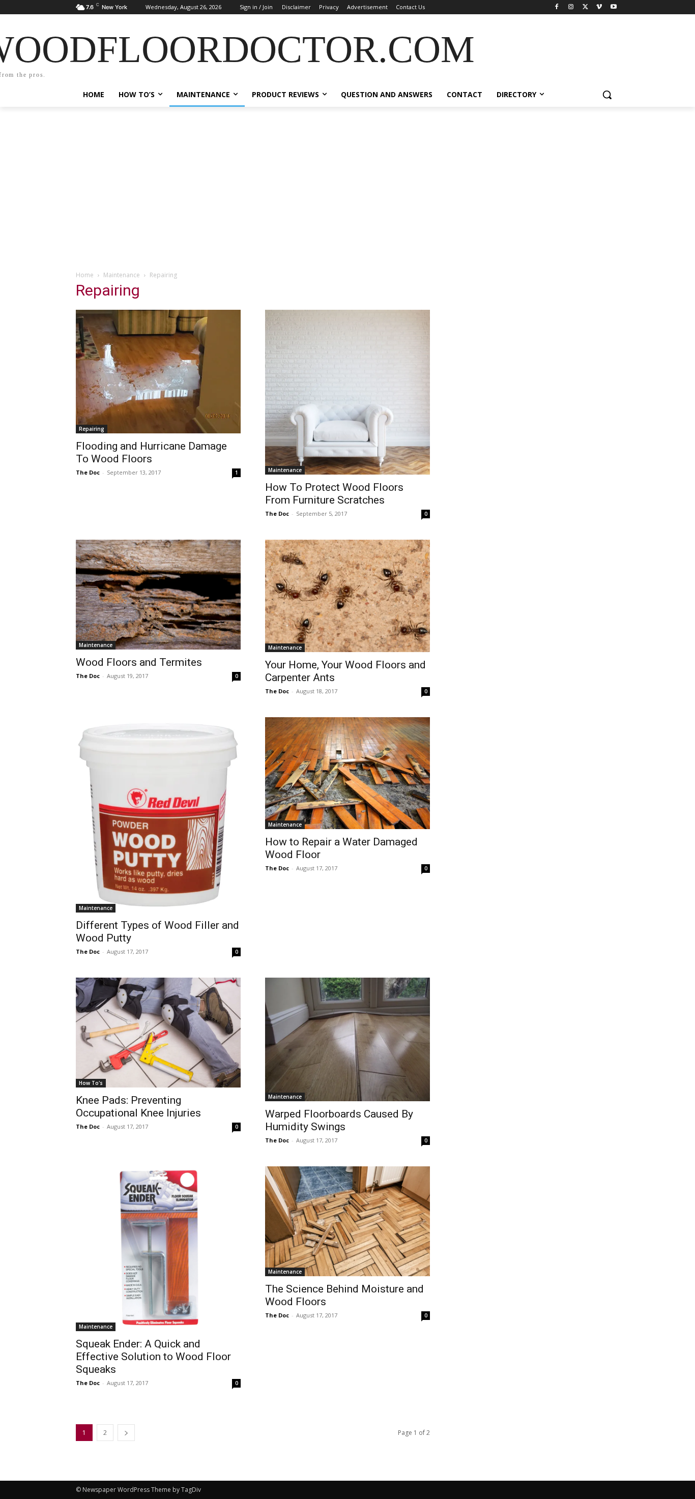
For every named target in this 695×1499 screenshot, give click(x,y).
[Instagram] (571, 7)
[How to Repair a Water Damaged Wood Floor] (347, 773)
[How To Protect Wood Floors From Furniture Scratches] (347, 392)
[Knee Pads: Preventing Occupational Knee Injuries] (158, 1032)
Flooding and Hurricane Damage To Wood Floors (151, 452)
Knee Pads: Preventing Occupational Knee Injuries (138, 1106)
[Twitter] (585, 7)
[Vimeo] (599, 7)
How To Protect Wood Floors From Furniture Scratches (334, 493)
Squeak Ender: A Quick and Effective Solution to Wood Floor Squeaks (153, 1356)
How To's (91, 1082)
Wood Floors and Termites (139, 662)
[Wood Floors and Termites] (158, 595)
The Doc (88, 472)
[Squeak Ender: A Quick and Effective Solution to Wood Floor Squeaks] (158, 1248)
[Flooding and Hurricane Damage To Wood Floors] (158, 371)
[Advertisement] (347, 183)
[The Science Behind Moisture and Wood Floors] (347, 1221)
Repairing (91, 428)
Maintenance (121, 275)
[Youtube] (613, 7)
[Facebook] (557, 7)
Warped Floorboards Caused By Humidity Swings (339, 1120)
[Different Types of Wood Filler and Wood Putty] (158, 815)
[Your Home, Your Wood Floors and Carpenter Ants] (347, 596)
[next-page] (126, 1432)
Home (85, 275)
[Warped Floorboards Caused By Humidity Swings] (347, 1039)
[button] (607, 94)
